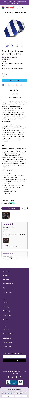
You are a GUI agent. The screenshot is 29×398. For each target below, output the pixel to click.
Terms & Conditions (8, 371)
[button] (6, 57)
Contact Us (6, 302)
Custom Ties (7, 346)
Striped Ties (7, 338)
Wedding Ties (7, 342)
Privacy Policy (7, 292)
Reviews (5, 275)
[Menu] (26, 7)
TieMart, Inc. (16, 387)
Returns (5, 319)
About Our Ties (8, 284)
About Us (6, 279)
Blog (4, 288)
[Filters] (22, 208)
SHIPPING (14, 94)
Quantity (4, 74)
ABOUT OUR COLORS (14, 97)
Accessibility (17, 371)
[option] (7, 45)
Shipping (6, 307)
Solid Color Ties (8, 334)
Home (6, 12)
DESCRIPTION (14, 90)
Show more (14, 258)
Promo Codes (7, 315)
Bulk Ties (6, 330)
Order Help (6, 311)
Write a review (11, 208)
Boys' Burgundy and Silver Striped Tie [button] (12, 246)
